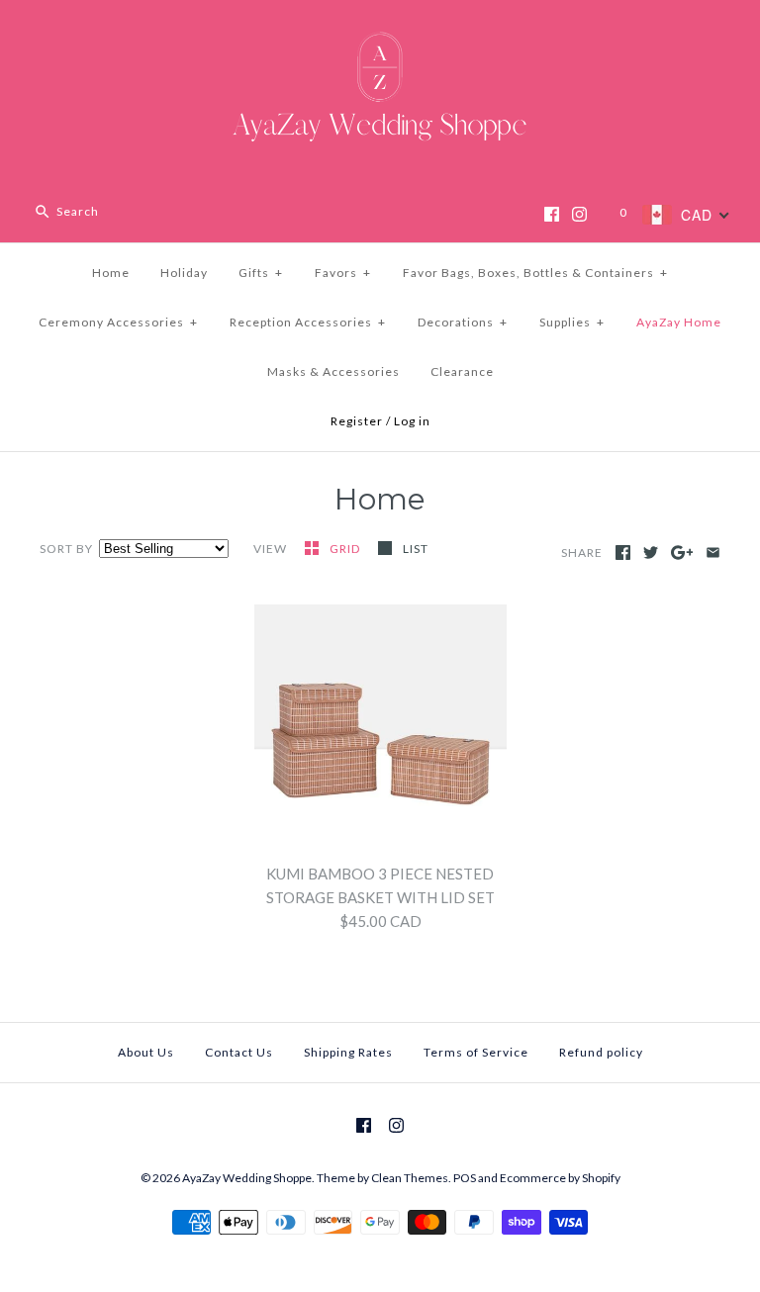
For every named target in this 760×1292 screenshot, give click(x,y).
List (415, 548)
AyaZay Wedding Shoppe (247, 1177)
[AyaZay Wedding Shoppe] (380, 32)
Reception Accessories (308, 322)
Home (111, 272)
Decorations (463, 322)
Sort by (66, 548)
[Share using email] (713, 552)
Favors (343, 272)
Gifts (260, 272)
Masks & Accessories (333, 371)
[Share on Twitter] (650, 552)
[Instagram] (579, 214)
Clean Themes (409, 1177)
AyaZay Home (678, 322)
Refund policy (601, 1052)
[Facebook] (551, 214)
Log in (412, 421)
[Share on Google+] (682, 552)
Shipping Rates (348, 1052)
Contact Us (239, 1052)
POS (464, 1177)
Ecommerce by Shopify (560, 1177)
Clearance (462, 371)
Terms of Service (476, 1052)
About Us (146, 1052)
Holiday (184, 272)
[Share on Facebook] (623, 552)
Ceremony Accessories (118, 322)
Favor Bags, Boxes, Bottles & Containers (535, 272)
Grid (346, 548)
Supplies (572, 322)
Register (357, 421)
